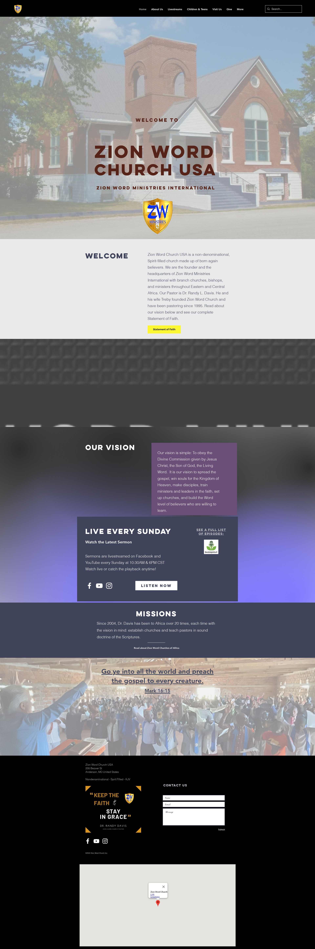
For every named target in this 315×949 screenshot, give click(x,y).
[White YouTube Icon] (99, 586)
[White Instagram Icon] (109, 586)
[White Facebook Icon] (89, 586)
